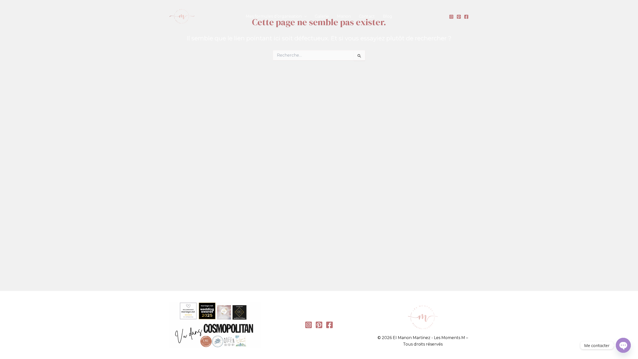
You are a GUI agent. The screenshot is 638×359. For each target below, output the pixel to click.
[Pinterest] (459, 16)
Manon (344, 16)
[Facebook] (466, 16)
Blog (387, 16)
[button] (304, 16)
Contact (367, 16)
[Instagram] (451, 16)
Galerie (322, 16)
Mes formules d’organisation (274, 16)
